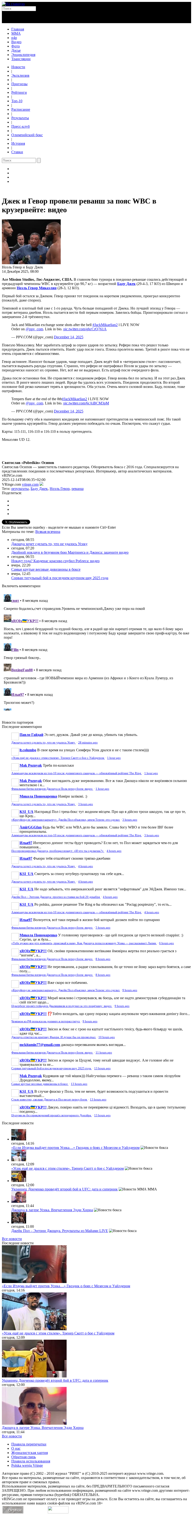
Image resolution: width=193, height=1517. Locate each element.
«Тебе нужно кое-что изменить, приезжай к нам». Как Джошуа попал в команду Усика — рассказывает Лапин (84, 943)
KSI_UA (26, 812)
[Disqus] (96, 651)
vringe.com (30, 484)
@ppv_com (34, 329)
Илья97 (26, 843)
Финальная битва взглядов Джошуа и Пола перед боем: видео (52, 788)
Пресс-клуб (20, 126)
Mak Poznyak (31, 765)
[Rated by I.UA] (58, 1512)
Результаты (20, 118)
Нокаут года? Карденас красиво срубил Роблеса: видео (55, 561)
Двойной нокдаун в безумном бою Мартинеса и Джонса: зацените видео (70, 552)
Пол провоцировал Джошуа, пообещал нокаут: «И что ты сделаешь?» (57, 851)
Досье (16, 50)
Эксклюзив (20, 75)
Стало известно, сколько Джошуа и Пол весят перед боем (49, 1099)
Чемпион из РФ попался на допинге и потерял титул (45, 1021)
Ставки (17, 152)
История (18, 143)
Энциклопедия (23, 55)
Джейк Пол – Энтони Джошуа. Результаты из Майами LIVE (59, 1231)
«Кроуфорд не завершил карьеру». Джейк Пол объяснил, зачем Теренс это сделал (65, 819)
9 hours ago (129, 990)
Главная (17, 29)
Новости (18, 67)
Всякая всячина (47, 532)
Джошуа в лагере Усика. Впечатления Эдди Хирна (52, 1210)
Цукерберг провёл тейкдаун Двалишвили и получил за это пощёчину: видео (61, 1006)
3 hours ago (85, 804)
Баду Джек (39, 489)
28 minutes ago (88, 742)
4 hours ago (114, 851)
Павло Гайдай (31, 735)
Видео (16, 42)
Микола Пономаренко (38, 796)
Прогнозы (19, 84)
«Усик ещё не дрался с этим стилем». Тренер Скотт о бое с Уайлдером (58, 758)
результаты (20, 489)
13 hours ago (102, 1068)
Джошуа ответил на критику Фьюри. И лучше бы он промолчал (53, 1037)
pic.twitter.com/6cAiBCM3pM (86, 403)
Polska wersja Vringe (27, 1465)
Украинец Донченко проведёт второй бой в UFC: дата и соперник (64, 1189)
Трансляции (21, 59)
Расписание (20, 109)
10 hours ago (106, 1037)
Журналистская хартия (29, 1453)
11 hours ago (104, 1052)
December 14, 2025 (68, 337)
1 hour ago (114, 758)
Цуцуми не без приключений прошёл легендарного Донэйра (51, 1115)
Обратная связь (23, 1457)
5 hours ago (103, 927)
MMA (16, 33)
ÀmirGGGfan (31, 827)
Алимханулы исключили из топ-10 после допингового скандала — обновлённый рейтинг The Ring (76, 773)
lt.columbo (28, 750)
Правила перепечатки (28, 1444)
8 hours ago (103, 959)
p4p (14, 38)
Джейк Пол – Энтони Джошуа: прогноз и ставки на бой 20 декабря (56, 897)
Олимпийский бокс (27, 135)
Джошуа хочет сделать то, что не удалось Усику (49, 544)
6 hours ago (166, 943)
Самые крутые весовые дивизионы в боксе (45, 569)
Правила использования (30, 1461)
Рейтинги (19, 92)
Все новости (12, 1239)
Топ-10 (16, 101)
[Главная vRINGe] (13, 4)
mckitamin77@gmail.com (40, 1045)
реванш (78, 489)
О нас (15, 1448)
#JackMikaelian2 (105, 325)
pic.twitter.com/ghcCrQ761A (85, 329)
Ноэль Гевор (60, 489)
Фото (15, 46)
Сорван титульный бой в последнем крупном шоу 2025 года (59, 578)
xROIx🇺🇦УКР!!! (33, 951)
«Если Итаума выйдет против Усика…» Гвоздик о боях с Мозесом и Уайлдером (75, 1148)
